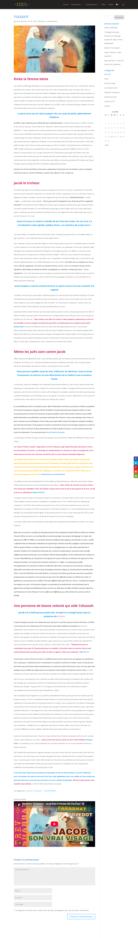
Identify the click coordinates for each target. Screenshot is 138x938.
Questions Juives (110, 97)
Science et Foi (109, 101)
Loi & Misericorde (110, 88)
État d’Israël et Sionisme (55, 432)
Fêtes (106, 79)
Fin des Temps (109, 83)
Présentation (76, 4)
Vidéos (110, 4)
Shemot (107, 106)
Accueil (65, 4)
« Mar (106, 145)
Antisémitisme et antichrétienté (53, 474)
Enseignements (91, 4)
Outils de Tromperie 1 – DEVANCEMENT (41, 791)
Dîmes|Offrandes (111, 27)
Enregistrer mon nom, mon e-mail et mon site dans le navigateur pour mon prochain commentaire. (52, 910)
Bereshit (41, 21)
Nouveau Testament (112, 92)
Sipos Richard (21, 21)
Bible (103, 4)
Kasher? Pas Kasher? (112, 48)
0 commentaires (51, 21)
